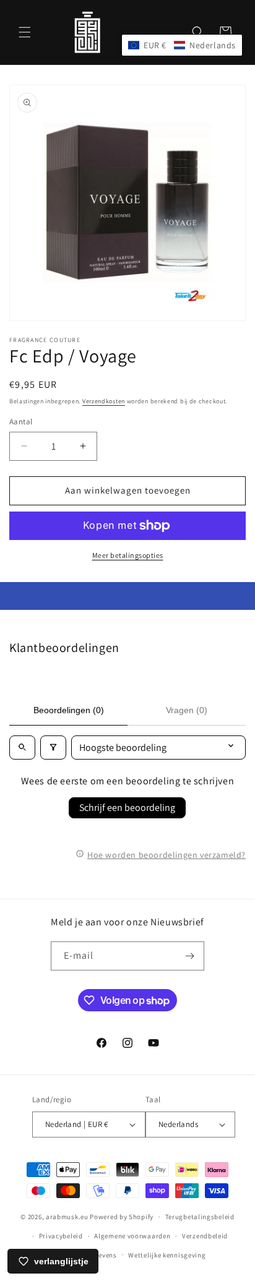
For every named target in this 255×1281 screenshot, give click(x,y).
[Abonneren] (190, 955)
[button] (24, 32)
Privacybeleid (61, 1236)
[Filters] (53, 747)
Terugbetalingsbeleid (200, 1216)
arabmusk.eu (67, 1216)
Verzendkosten (103, 401)
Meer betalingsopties (127, 555)
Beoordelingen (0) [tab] (68, 710)
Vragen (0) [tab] (186, 710)
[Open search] (22, 747)
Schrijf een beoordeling (127, 807)
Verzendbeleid (205, 1236)
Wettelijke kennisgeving (166, 1255)
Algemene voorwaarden (132, 1236)
